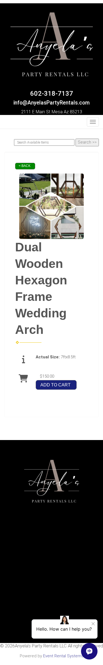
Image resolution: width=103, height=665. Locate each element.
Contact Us (51, 560)
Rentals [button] (50, 548)
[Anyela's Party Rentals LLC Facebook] (7, 123)
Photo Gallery (51, 566)
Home (51, 542)
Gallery (51, 572)
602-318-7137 (51, 93)
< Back (24, 166)
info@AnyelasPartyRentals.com (51, 103)
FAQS (52, 554)
